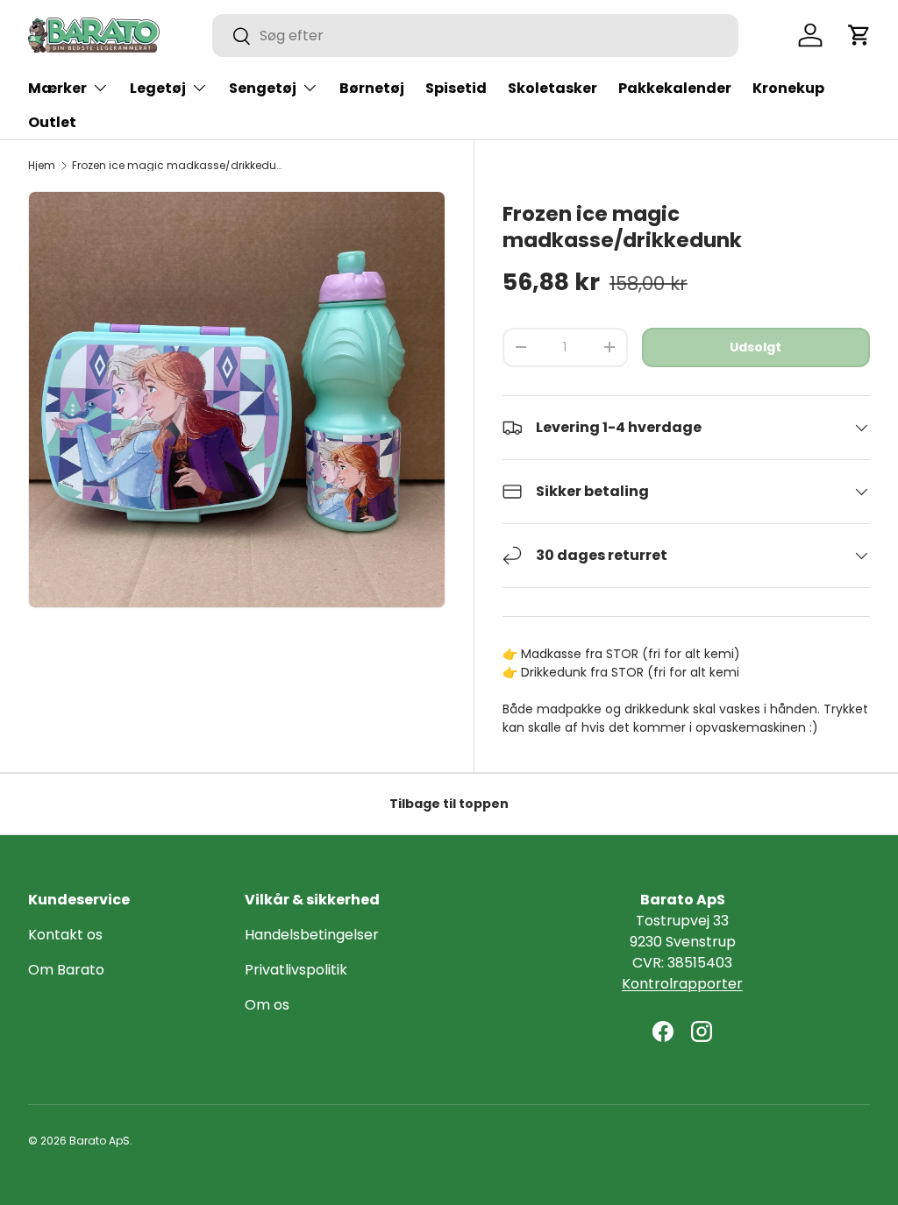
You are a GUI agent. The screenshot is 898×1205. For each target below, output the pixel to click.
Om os (267, 1005)
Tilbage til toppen (449, 803)
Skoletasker (552, 88)
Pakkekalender (674, 88)
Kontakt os (65, 935)
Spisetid (456, 88)
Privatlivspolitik (296, 970)
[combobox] (475, 35)
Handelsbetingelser (312, 935)
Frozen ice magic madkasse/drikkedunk (177, 165)
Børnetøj (371, 88)
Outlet (52, 122)
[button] (859, 35)
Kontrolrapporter (682, 984)
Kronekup (788, 88)
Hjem (41, 165)
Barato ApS (99, 1140)
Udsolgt (755, 347)
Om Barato (66, 970)
